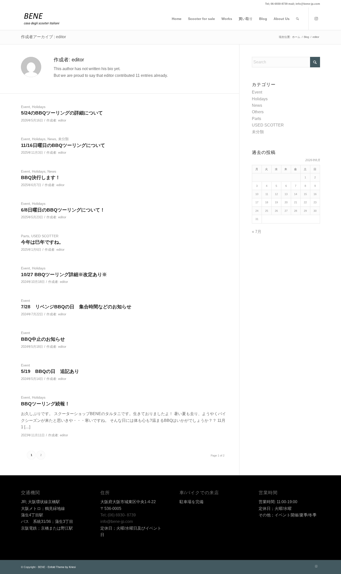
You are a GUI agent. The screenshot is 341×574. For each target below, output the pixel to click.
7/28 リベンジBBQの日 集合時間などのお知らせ (76, 306)
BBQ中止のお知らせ (43, 339)
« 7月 (256, 232)
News (51, 139)
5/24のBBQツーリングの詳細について (62, 112)
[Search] (297, 18)
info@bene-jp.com (116, 521)
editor (62, 120)
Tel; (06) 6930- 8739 (118, 515)
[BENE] (41, 18)
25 (266, 210)
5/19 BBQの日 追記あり (50, 371)
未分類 (63, 139)
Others (258, 112)
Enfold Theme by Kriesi (62, 567)
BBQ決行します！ (40, 177)
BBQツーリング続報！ (45, 403)
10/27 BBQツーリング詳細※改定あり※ (64, 274)
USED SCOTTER (44, 236)
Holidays (38, 107)
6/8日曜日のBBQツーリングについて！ (63, 210)
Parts (25, 236)
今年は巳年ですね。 (42, 242)
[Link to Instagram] (316, 18)
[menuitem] (177, 18)
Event (25, 107)
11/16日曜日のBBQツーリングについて (63, 145)
